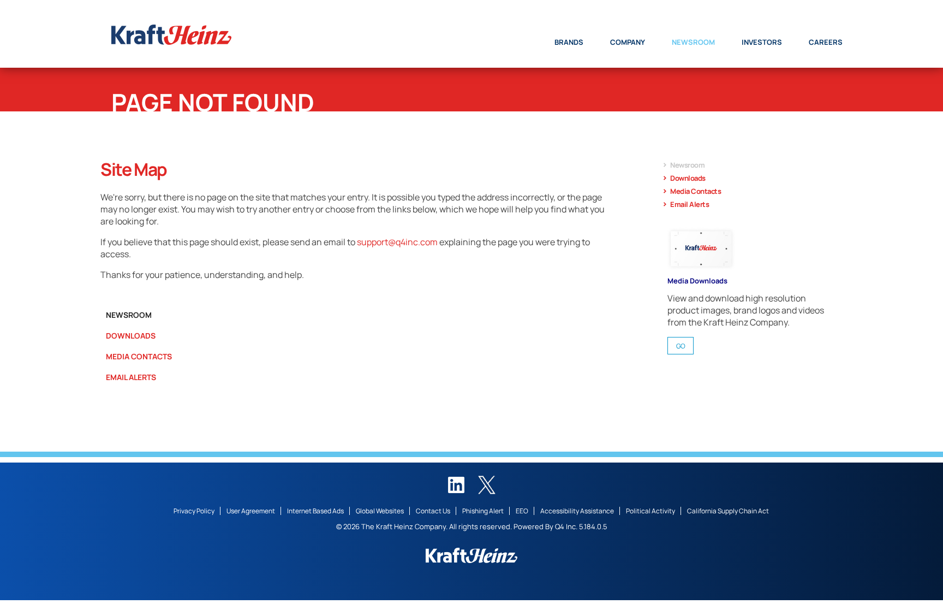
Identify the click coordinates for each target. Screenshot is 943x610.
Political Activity (650, 511)
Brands (568, 42)
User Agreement (250, 511)
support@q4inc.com (397, 242)
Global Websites (380, 511)
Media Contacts (139, 356)
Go (680, 346)
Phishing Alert (483, 511)
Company (627, 42)
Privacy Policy (194, 511)
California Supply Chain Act (728, 511)
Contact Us (433, 511)
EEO (522, 511)
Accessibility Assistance (577, 511)
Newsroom (693, 42)
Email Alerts (131, 377)
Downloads (131, 335)
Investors (762, 42)
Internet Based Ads (315, 511)
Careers (826, 42)
